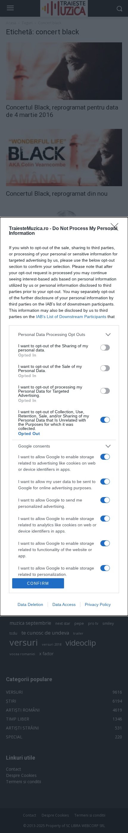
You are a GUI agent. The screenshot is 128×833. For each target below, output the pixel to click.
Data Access (64, 604)
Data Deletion (30, 604)
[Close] (116, 229)
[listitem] (64, 334)
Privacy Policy (98, 604)
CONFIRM (38, 583)
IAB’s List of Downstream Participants (71, 316)
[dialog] (64, 416)
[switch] (105, 348)
